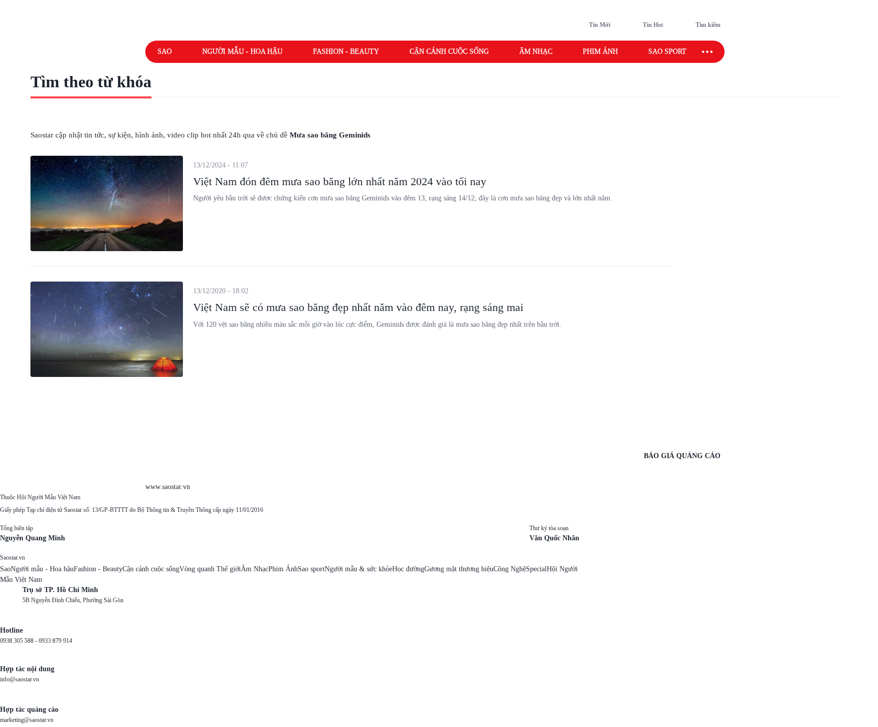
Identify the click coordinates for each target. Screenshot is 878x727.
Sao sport (667, 51)
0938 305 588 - (19, 640)
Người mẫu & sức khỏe (358, 569)
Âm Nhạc (254, 569)
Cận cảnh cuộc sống (449, 51)
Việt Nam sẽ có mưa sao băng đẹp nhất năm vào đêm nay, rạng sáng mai (358, 307)
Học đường (408, 569)
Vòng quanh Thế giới (210, 569)
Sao (165, 51)
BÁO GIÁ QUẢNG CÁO (682, 456)
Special (536, 569)
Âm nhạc (535, 51)
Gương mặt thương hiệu (458, 569)
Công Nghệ (509, 569)
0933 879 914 (55, 640)
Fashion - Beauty (346, 51)
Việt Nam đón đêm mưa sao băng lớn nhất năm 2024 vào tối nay (339, 181)
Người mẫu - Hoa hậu (242, 51)
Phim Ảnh (283, 569)
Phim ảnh (600, 51)
